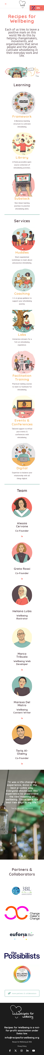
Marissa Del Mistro (22, 703)
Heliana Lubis (22, 611)
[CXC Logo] (22, 913)
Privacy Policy (22, 1046)
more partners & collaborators (24, 993)
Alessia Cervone (22, 524)
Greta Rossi (22, 568)
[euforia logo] (22, 936)
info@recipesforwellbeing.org (22, 1037)
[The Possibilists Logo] (22, 955)
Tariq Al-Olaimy (22, 752)
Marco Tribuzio (22, 655)
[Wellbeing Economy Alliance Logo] (22, 974)
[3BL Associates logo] (22, 890)
